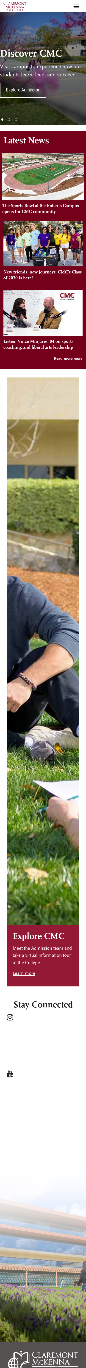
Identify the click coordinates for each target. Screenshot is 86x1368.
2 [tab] (9, 119)
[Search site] (66, 6)
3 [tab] (16, 119)
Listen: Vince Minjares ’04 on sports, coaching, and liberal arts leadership (39, 344)
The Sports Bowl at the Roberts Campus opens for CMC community (40, 209)
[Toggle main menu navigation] (76, 6)
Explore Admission (23, 90)
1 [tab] (2, 119)
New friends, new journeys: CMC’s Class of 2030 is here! (42, 275)
